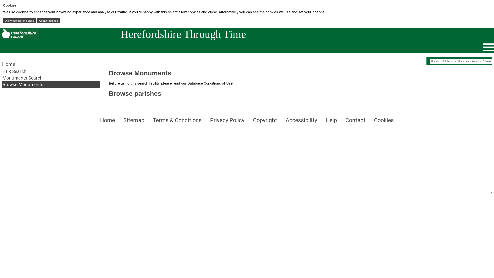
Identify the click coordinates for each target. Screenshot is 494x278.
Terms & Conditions (177, 120)
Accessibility (301, 120)
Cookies (384, 120)
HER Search (14, 71)
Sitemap (134, 120)
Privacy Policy (227, 120)
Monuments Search (23, 78)
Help (331, 120)
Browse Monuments (23, 84)
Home (434, 61)
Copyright (265, 120)
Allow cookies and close (19, 20)
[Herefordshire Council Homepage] (19, 38)
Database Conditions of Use (210, 83)
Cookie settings (48, 20)
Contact (355, 120)
